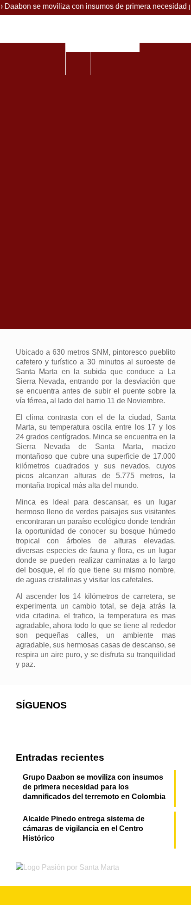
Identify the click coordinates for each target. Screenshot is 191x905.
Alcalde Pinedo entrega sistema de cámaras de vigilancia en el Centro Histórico (84, 828)
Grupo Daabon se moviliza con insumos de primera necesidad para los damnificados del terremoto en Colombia (94, 786)
